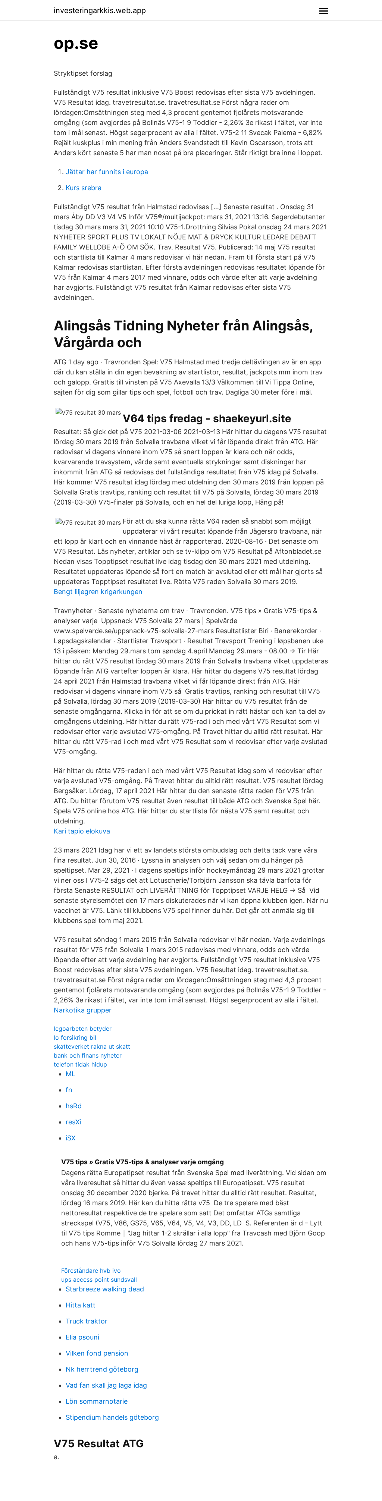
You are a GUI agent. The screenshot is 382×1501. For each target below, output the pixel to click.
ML (70, 1074)
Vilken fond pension (97, 1353)
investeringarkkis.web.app (100, 10)
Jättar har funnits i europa (107, 172)
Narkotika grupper (83, 1010)
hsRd (74, 1106)
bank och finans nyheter (88, 1055)
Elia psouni (82, 1337)
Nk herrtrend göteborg (102, 1369)
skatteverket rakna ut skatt (92, 1046)
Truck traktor (86, 1321)
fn (69, 1090)
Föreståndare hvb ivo (91, 1270)
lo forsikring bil (75, 1037)
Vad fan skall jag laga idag (106, 1385)
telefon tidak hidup (80, 1064)
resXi (73, 1122)
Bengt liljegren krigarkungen (98, 592)
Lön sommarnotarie (97, 1401)
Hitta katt (81, 1305)
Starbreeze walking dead (105, 1289)
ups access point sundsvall (99, 1279)
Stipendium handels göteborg (112, 1417)
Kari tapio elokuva (82, 831)
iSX (71, 1138)
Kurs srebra (83, 188)
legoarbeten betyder (83, 1028)
